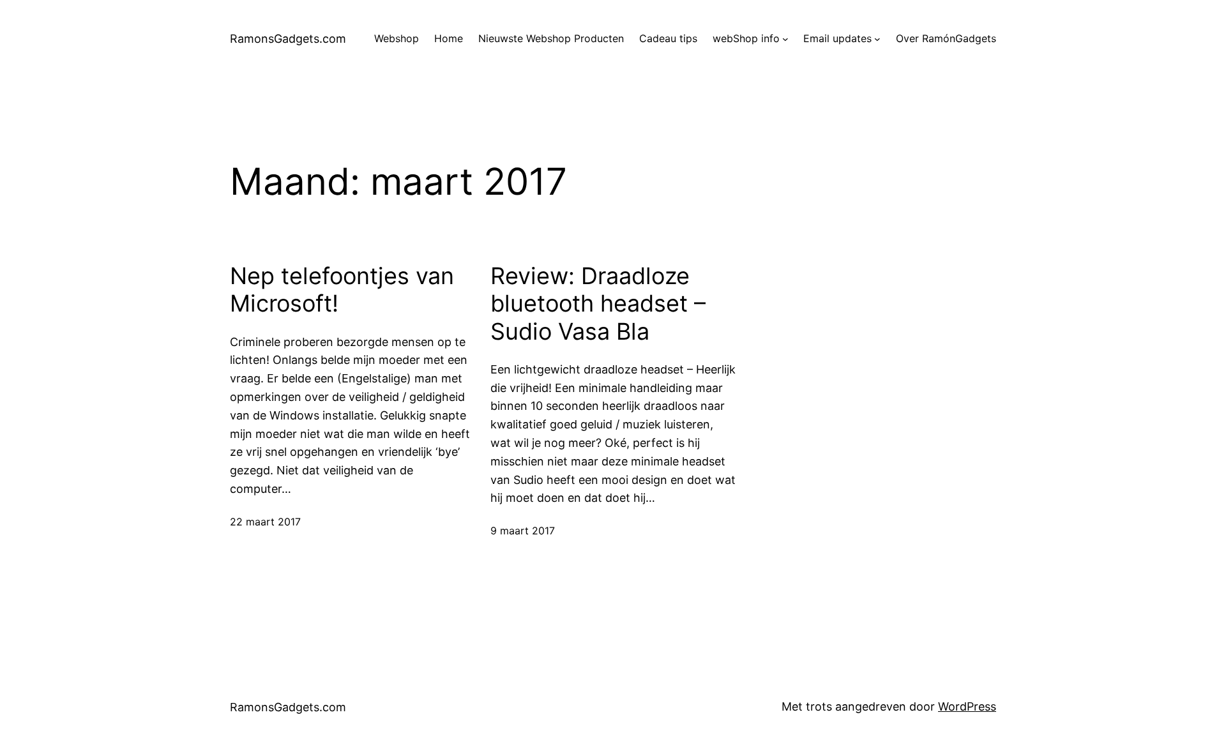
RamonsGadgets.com (288, 38)
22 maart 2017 (265, 521)
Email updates (837, 38)
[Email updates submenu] (877, 39)
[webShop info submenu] (785, 39)
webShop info (746, 38)
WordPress (967, 706)
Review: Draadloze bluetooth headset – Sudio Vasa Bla (598, 303)
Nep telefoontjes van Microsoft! (342, 289)
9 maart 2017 (522, 530)
